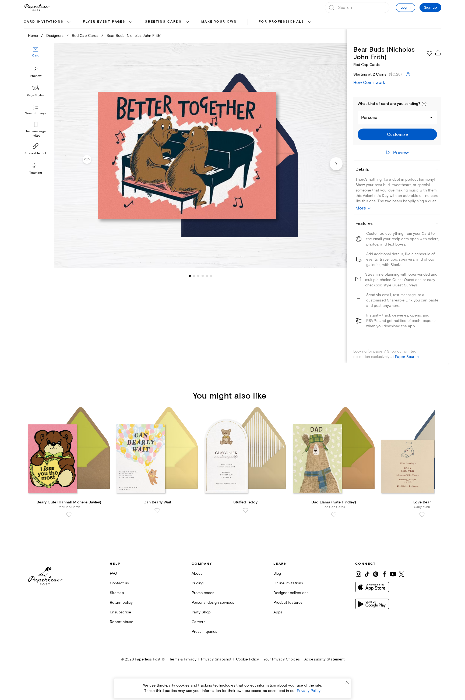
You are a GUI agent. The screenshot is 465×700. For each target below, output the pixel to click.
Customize (397, 134)
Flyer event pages (104, 22)
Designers (55, 35)
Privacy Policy (308, 690)
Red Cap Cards (85, 35)
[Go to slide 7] (211, 276)
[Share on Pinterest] (375, 574)
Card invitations (44, 22)
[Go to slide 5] (203, 276)
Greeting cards (163, 22)
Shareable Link (35, 153)
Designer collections (290, 593)
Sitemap (117, 593)
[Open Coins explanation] (408, 74)
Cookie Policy (247, 659)
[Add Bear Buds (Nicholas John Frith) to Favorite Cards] (429, 53)
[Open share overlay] (438, 52)
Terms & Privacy (182, 659)
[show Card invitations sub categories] (69, 22)
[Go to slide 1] (190, 276)
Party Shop (201, 612)
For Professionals (281, 22)
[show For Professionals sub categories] (310, 22)
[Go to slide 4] (198, 276)
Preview (35, 76)
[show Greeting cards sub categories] (187, 22)
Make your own (219, 22)
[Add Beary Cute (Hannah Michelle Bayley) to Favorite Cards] (69, 514)
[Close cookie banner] (347, 682)
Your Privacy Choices (281, 659)
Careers (198, 622)
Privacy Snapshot (216, 659)
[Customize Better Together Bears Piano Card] (200, 155)
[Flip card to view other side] (91, 159)
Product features (287, 602)
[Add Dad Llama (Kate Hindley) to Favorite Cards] (333, 514)
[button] (424, 103)
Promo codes (203, 593)
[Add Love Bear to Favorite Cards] (422, 514)
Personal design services (213, 602)
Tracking (35, 173)
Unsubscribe (120, 612)
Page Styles (35, 95)
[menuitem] (48, 22)
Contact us (119, 583)
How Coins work (369, 82)
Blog (277, 573)
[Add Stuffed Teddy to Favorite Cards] (245, 510)
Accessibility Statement (324, 659)
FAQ (113, 573)
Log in (405, 7)
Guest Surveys (35, 114)
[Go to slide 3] (194, 276)
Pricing (197, 583)
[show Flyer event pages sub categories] (131, 22)
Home (33, 35)
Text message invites (36, 133)
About (197, 573)
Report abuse (121, 622)
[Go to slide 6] (207, 276)
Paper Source (407, 356)
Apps (278, 612)
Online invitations (288, 583)
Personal (370, 117)
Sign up (430, 7)
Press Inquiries (204, 631)
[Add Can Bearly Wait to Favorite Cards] (157, 510)
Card (35, 56)
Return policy (121, 602)
